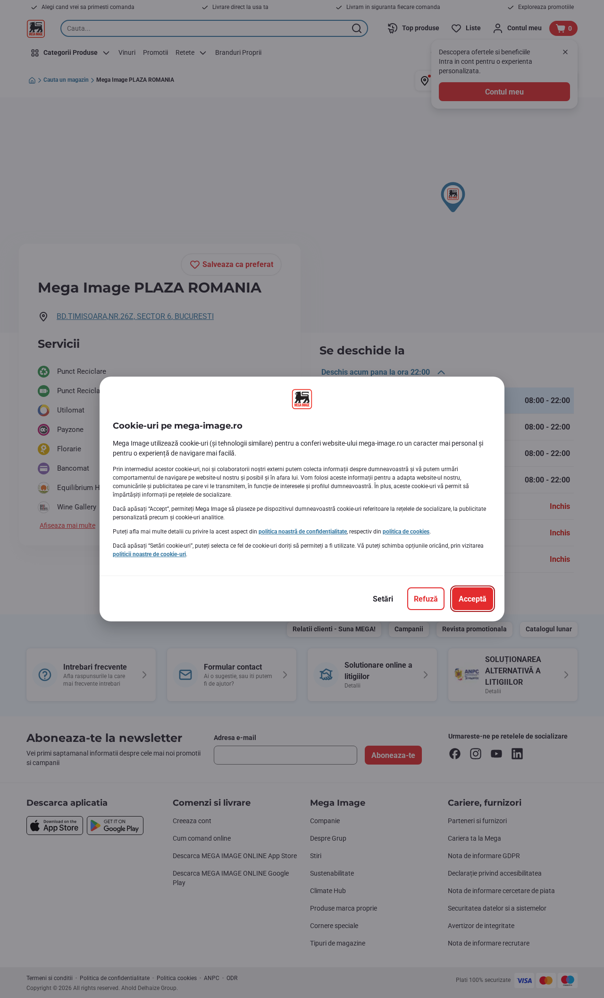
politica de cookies (406, 531)
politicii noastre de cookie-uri (149, 554)
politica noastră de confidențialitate (303, 531)
